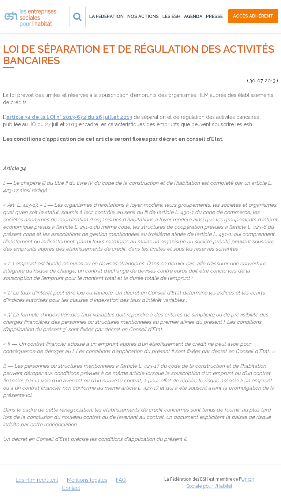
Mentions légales (87, 480)
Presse (214, 16)
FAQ (121, 480)
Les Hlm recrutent (37, 480)
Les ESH (171, 16)
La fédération (106, 16)
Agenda (193, 16)
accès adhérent (253, 16)
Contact (71, 488)
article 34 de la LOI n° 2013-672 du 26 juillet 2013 (69, 117)
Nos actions (143, 16)
